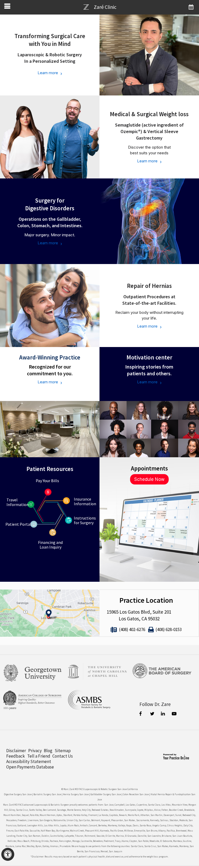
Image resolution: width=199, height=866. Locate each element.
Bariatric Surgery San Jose (47, 794)
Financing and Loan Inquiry (50, 545)
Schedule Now (149, 479)
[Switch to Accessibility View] (7, 854)
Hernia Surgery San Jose (76, 794)
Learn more (48, 72)
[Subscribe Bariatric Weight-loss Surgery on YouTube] (174, 714)
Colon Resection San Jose (136, 794)
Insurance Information (85, 501)
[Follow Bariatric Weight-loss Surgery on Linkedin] (163, 714)
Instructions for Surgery (85, 520)
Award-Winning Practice (49, 357)
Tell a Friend (38, 756)
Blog (48, 750)
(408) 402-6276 (132, 629)
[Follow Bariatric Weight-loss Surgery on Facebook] (141, 714)
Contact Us (62, 756)
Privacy (35, 750)
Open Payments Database (30, 767)
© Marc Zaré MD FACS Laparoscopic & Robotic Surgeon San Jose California (99, 789)
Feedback (15, 756)
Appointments (149, 468)
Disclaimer (16, 750)
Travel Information (17, 502)
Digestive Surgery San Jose (18, 794)
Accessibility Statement (28, 761)
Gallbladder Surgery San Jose (105, 794)
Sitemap (63, 750)
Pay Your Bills (47, 480)
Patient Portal (18, 524)
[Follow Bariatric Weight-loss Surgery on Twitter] (152, 714)
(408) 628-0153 (168, 629)
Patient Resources (49, 469)
